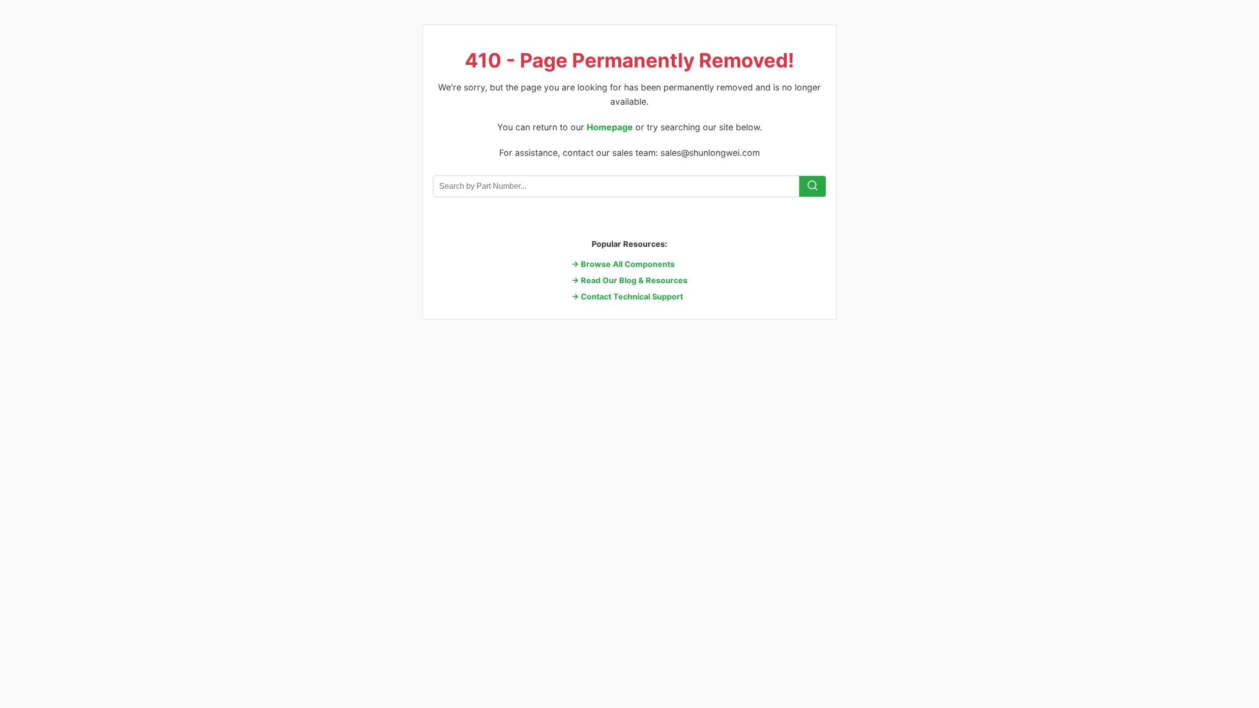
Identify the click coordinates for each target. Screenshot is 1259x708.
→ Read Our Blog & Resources (629, 280)
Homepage (610, 127)
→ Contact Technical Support (627, 296)
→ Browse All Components (623, 264)
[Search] (812, 186)
